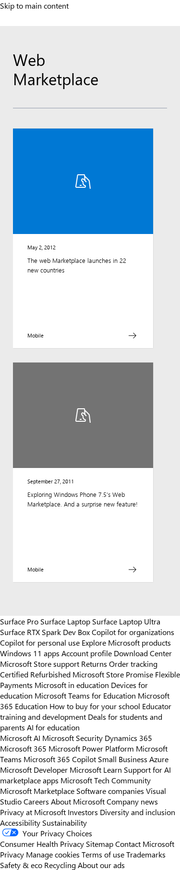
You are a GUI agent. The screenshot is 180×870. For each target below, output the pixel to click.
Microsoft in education (72, 684)
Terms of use (103, 854)
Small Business (122, 758)
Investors (83, 811)
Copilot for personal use (40, 642)
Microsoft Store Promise (112, 674)
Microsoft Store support (39, 663)
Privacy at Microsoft (33, 811)
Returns (94, 663)
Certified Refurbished (35, 674)
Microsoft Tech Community (105, 780)
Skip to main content (34, 5)
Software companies (110, 790)
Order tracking (133, 663)
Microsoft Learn (96, 769)
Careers (36, 801)
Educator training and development (85, 711)
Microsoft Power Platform (91, 748)
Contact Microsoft (144, 843)
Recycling (60, 864)
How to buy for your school (94, 706)
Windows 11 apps (30, 653)
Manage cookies (53, 854)
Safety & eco (21, 864)
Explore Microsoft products (126, 642)
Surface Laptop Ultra (126, 621)
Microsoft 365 (23, 748)
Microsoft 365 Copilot (60, 758)
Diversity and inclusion (137, 811)
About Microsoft (78, 801)
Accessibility (20, 822)
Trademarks (146, 854)
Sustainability (64, 822)
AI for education (53, 727)
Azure (158, 758)
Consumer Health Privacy (42, 843)
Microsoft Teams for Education (85, 695)
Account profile (86, 653)
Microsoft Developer (34, 769)
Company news (132, 801)
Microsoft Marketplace (37, 790)
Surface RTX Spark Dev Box (45, 631)
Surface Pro (19, 621)
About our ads (101, 864)
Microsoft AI (20, 737)
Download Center (143, 653)
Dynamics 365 (128, 737)
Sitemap (99, 843)
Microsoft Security (72, 737)
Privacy (13, 854)
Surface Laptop (65, 621)
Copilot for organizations (133, 631)
